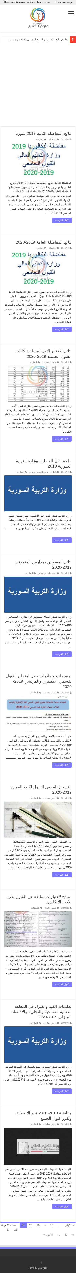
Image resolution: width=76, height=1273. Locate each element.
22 (15, 1229)
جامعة (53, 362)
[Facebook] (41, 1263)
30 (66, 1234)
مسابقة (45, 362)
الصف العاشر (50, 573)
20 (30, 1225)
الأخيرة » (48, 1234)
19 (38, 1225)
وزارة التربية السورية (38, 472)
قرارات (52, 472)
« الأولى (69, 1225)
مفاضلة (52, 139)
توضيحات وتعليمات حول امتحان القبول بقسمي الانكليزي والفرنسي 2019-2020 (39, 681)
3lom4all (65, 139)
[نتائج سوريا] (38, 17)
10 (51, 1225)
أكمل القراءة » (62, 220)
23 (8, 1229)
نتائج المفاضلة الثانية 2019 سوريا (44, 133)
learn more (43, 2)
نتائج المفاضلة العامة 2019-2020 (44, 242)
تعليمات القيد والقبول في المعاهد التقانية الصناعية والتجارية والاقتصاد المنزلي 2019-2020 (42, 1011)
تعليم (40, 573)
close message (63, 2)
